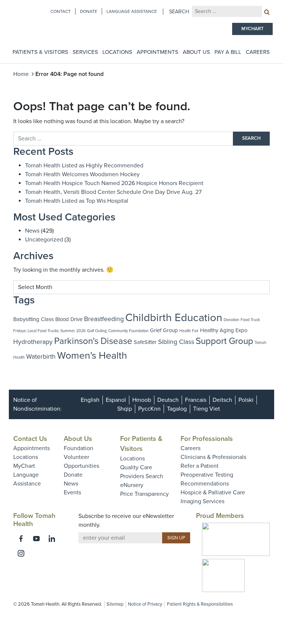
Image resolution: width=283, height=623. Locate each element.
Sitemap (114, 604)
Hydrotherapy (33, 342)
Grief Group (164, 330)
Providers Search (141, 476)
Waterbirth (41, 357)
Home (21, 74)
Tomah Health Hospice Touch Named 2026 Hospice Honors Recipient (114, 183)
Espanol (116, 400)
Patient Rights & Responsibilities (200, 604)
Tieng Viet (206, 409)
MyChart (24, 466)
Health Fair (189, 330)
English (90, 400)
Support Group (224, 341)
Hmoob (141, 400)
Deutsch (168, 400)
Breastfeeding (104, 319)
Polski (246, 400)
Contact (60, 11)
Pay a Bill (227, 52)
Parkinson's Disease (93, 341)
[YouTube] (36, 538)
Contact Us (30, 439)
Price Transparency (144, 494)
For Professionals (207, 439)
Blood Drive (69, 319)
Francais (195, 400)
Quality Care (136, 467)
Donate (88, 11)
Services (85, 52)
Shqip (124, 409)
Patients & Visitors (40, 52)
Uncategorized (44, 239)
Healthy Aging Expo (223, 330)
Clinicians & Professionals (213, 457)
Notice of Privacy (145, 604)
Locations (117, 52)
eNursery (131, 485)
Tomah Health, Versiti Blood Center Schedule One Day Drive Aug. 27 (113, 192)
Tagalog (177, 409)
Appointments (157, 52)
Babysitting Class (33, 319)
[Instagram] (21, 553)
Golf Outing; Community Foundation (118, 330)
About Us (196, 52)
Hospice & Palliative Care (213, 492)
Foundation (78, 448)
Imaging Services (202, 501)
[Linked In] (52, 538)
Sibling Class (176, 342)
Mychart (252, 29)
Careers (258, 52)
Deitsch (222, 400)
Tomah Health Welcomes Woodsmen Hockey (82, 174)
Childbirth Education (173, 317)
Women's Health (92, 355)
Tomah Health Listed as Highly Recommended (84, 165)
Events (72, 492)
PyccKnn (149, 409)
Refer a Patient (200, 466)
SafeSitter (145, 342)
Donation (231, 319)
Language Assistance (131, 11)
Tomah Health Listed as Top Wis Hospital (76, 201)
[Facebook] (21, 538)
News (32, 230)
